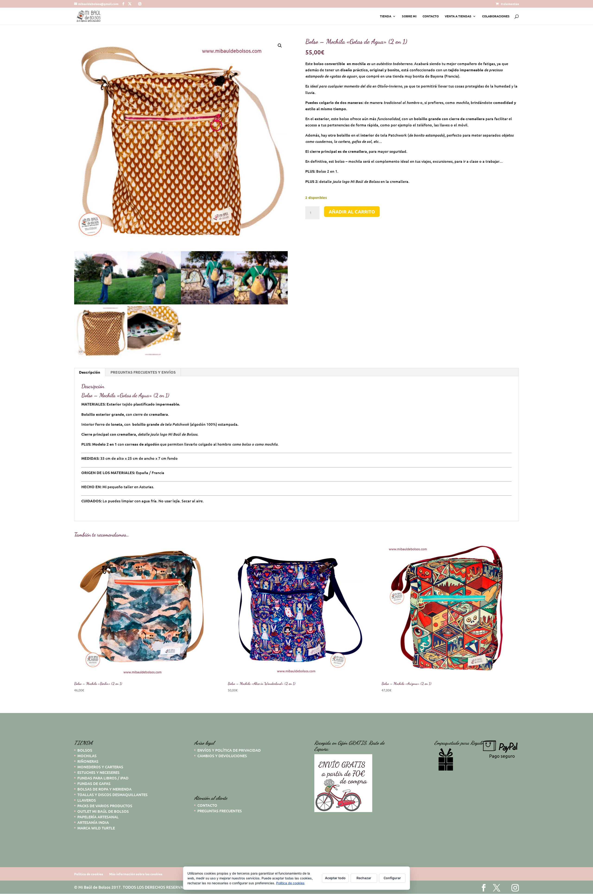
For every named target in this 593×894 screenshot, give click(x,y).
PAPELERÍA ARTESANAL (98, 816)
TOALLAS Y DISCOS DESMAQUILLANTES (112, 794)
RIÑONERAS (87, 761)
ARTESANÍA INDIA (93, 822)
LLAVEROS (86, 800)
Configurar (392, 878)
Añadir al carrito (352, 212)
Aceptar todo (335, 878)
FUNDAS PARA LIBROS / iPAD (103, 777)
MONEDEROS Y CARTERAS (100, 766)
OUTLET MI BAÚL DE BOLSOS (103, 811)
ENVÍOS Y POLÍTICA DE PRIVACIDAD (229, 750)
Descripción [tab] (89, 372)
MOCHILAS (87, 755)
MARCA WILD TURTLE (96, 827)
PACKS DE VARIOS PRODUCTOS (104, 805)
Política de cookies (88, 874)
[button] (280, 45)
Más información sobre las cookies (135, 874)
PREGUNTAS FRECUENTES (219, 810)
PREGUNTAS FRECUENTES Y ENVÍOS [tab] (143, 372)
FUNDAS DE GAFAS (93, 783)
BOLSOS (84, 750)
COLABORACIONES (496, 16)
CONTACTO (431, 16)
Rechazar (363, 878)
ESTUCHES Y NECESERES (98, 772)
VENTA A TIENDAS (458, 16)
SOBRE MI (409, 16)
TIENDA (385, 16)
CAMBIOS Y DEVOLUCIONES (222, 755)
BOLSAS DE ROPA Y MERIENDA (104, 788)
